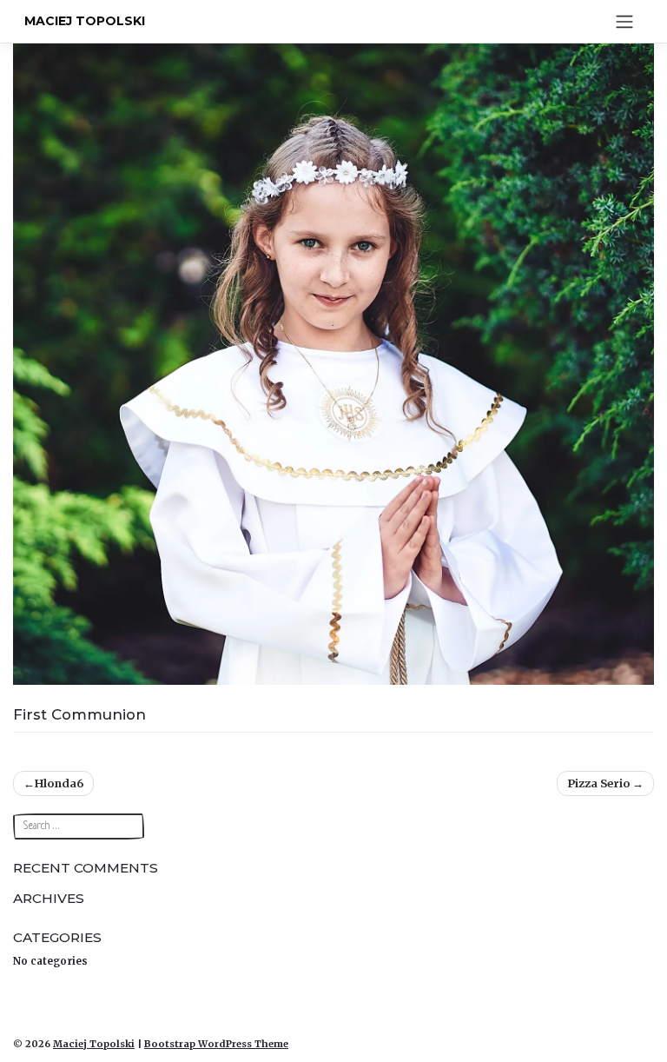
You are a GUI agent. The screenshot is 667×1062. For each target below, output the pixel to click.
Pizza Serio (598, 783)
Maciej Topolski (84, 21)
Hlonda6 (59, 783)
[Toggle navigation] (624, 22)
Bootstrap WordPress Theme (216, 1044)
